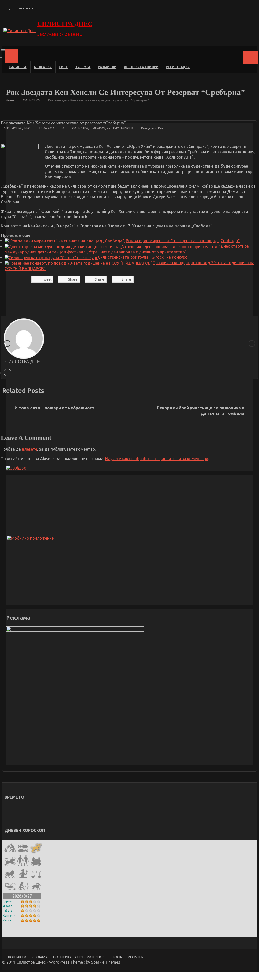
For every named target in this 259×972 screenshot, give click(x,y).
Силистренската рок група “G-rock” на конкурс (142, 257)
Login (117, 957)
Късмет (8, 920)
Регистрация (178, 67)
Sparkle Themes (105, 962)
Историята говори (141, 67)
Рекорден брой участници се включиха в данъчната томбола (200, 410)
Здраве (8, 901)
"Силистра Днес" (17, 128)
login (9, 8)
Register (135, 957)
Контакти (9, 915)
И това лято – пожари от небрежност (54, 407)
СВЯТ (63, 67)
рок (161, 128)
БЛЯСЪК (127, 128)
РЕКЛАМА (40, 957)
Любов (7, 905)
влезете (29, 449)
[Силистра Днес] (11, 56)
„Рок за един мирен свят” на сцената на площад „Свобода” (182, 240)
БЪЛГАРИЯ (43, 67)
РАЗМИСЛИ (107, 67)
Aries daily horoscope (28, 932)
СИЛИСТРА (18, 67)
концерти (149, 128)
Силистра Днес (64, 23)
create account (29, 8)
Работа (7, 910)
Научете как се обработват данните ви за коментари (156, 458)
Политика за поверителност (80, 957)
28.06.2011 (47, 128)
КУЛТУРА (82, 67)
